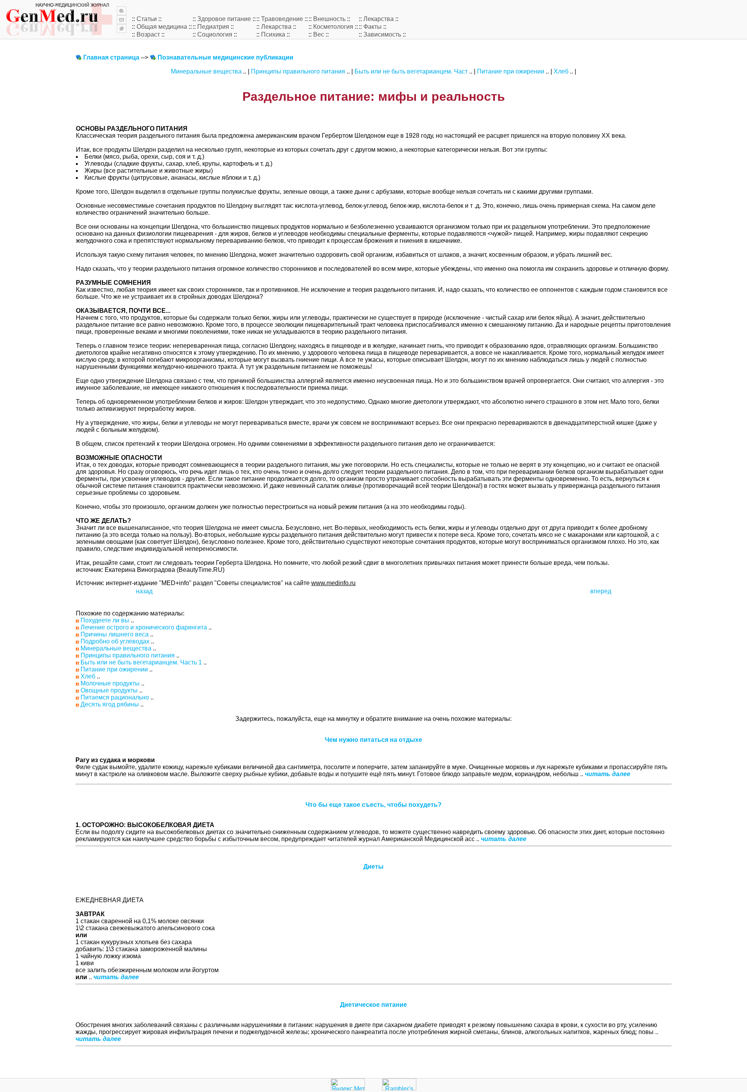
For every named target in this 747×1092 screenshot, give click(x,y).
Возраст (148, 34)
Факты (372, 26)
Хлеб (561, 71)
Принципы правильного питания (298, 71)
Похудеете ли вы (105, 620)
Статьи (147, 19)
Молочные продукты (110, 683)
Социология (214, 34)
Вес (318, 34)
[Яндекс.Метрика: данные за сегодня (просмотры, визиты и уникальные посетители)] (348, 1084)
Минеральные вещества (206, 71)
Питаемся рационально (115, 697)
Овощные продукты (109, 690)
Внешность (329, 19)
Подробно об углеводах (115, 641)
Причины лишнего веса (115, 634)
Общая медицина (162, 26)
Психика (273, 34)
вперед (600, 591)
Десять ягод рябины (110, 704)
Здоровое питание (224, 19)
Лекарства (378, 19)
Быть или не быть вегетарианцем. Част (411, 71)
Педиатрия (213, 26)
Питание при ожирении (510, 71)
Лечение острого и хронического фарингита (144, 627)
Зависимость (382, 34)
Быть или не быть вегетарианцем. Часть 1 (141, 662)
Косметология (333, 26)
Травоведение (282, 19)
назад (144, 591)
